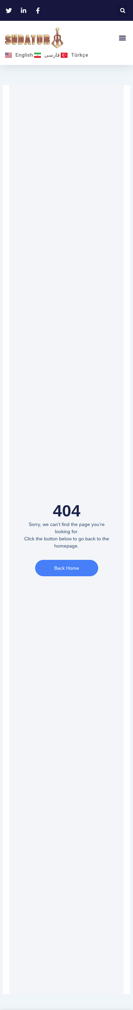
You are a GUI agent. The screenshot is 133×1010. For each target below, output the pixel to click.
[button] (122, 10)
